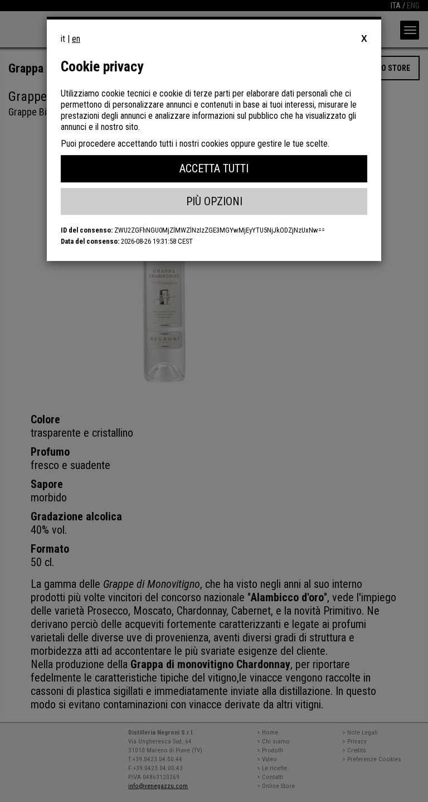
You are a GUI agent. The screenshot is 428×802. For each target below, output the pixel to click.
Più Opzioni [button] (214, 201)
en (76, 38)
